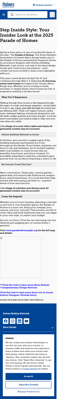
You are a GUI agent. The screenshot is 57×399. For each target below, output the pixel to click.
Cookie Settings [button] (30, 369)
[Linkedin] (19, 321)
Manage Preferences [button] (28, 391)
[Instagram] (12, 321)
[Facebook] (5, 321)
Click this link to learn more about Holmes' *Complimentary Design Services (25, 286)
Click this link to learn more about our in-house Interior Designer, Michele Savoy (26, 293)
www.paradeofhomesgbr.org (21, 230)
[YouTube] (26, 321)
